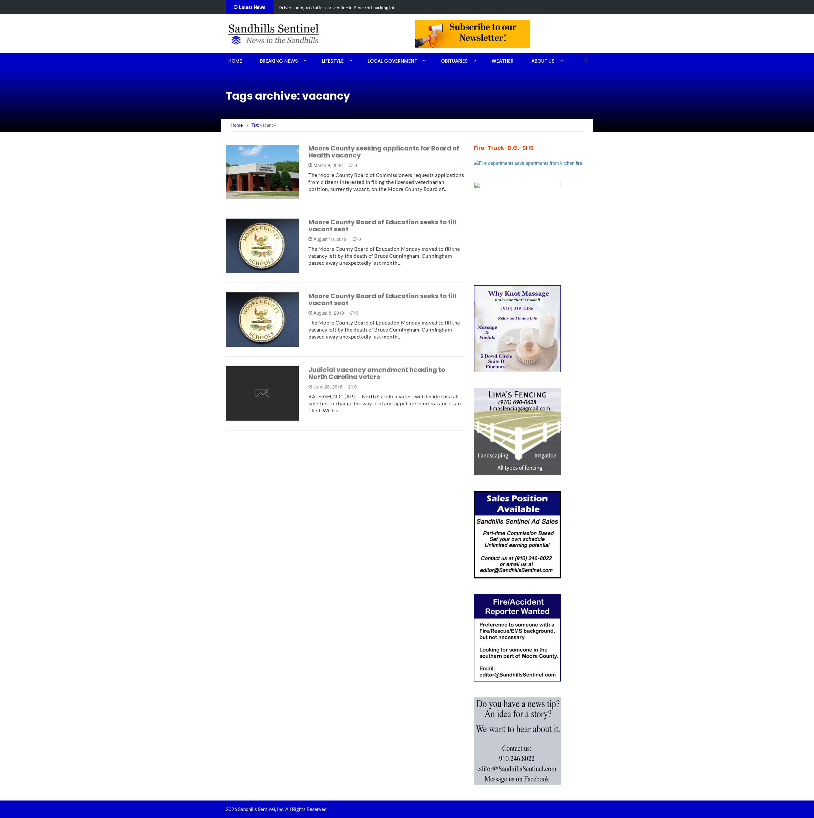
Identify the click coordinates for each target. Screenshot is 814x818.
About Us (543, 61)
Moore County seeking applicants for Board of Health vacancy (383, 152)
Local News (247, 195)
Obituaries (454, 61)
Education (246, 343)
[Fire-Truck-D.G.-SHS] (528, 162)
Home (235, 61)
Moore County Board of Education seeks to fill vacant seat (382, 226)
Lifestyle (333, 61)
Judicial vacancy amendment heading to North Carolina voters (376, 373)
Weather (503, 61)
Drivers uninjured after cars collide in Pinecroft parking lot (337, 7)
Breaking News (279, 61)
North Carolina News (259, 417)
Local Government (392, 61)
